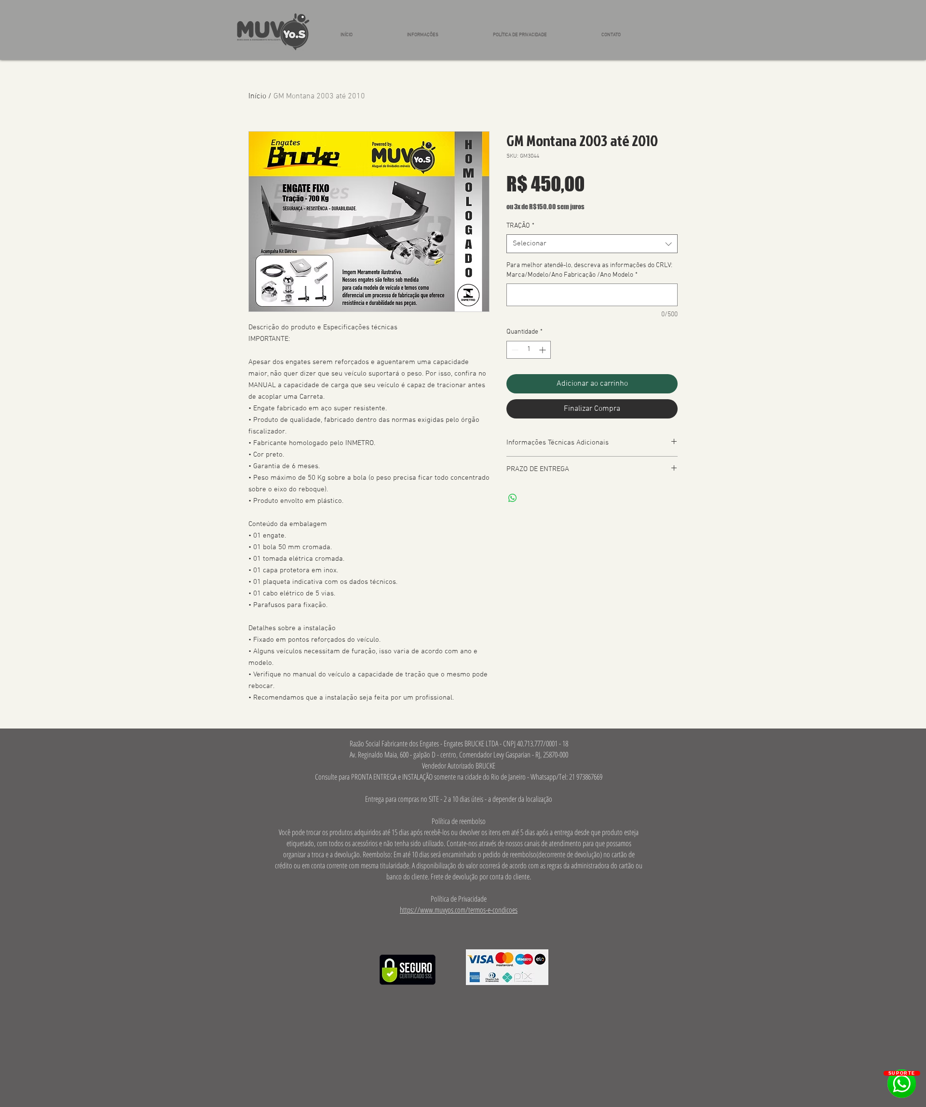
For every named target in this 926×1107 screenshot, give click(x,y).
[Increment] (543, 349)
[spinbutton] (528, 349)
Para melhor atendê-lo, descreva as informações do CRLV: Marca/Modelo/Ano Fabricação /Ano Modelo (589, 270)
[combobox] (592, 243)
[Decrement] (514, 349)
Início (257, 96)
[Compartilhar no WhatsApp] (512, 498)
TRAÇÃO (520, 226)
